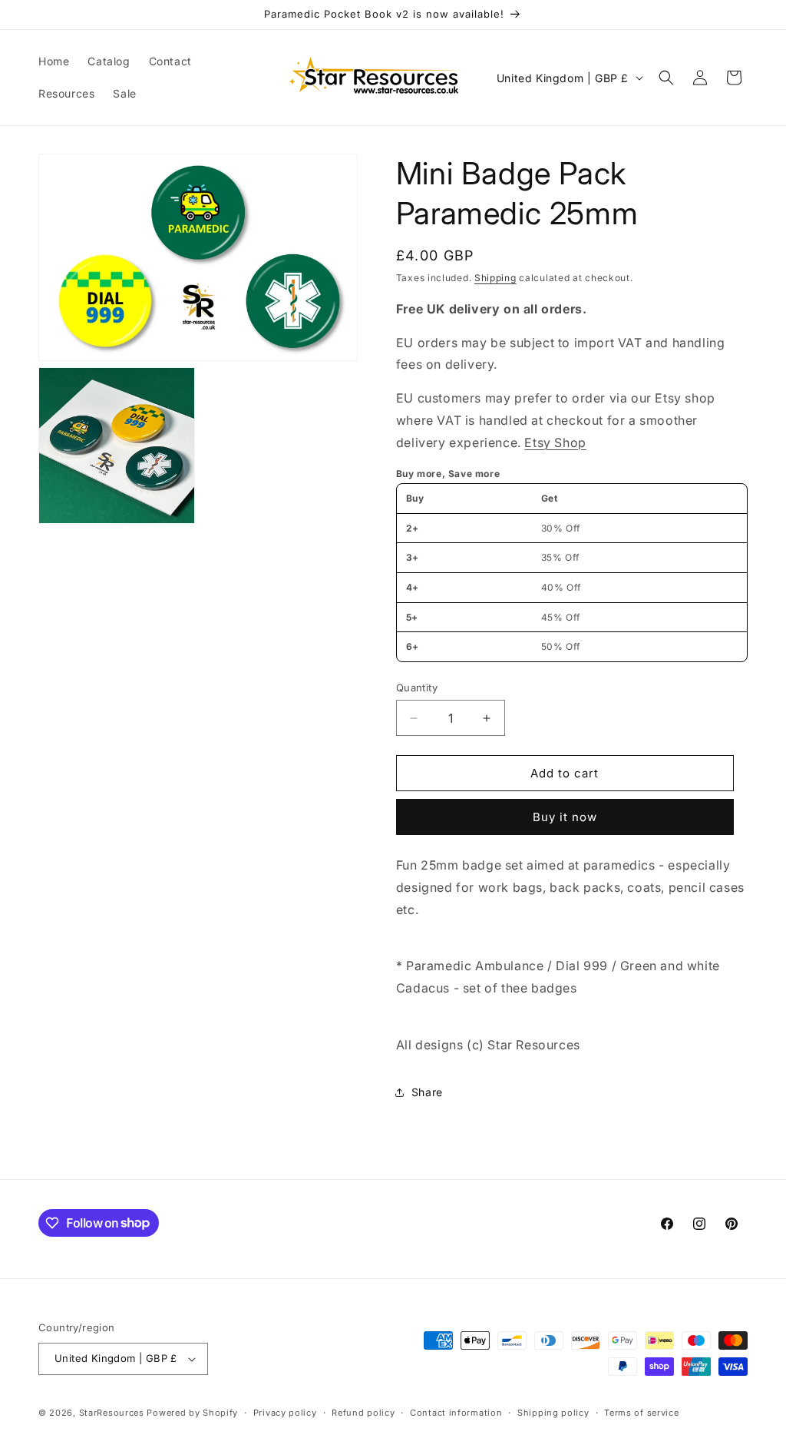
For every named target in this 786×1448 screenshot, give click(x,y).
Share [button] (427, 1091)
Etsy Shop (555, 442)
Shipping (495, 277)
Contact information (456, 1412)
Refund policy (363, 1412)
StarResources (111, 1412)
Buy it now (565, 817)
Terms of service (641, 1412)
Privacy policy (285, 1412)
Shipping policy (553, 1412)
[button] (666, 77)
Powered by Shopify (192, 1412)
